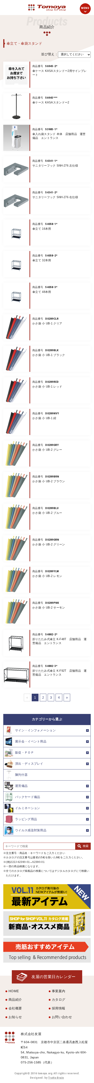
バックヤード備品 (27, 796)
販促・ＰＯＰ (24, 752)
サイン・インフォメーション (35, 730)
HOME (14, 991)
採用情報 (58, 1008)
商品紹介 (15, 999)
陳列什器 (21, 774)
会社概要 (15, 1008)
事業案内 (58, 991)
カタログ (58, 999)
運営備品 (21, 785)
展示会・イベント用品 (30, 741)
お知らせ (15, 1017)
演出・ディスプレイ (29, 763)
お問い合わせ (62, 1017)
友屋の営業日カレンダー (53, 976)
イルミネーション (27, 808)
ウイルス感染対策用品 (30, 830)
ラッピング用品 (26, 819)
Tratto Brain (56, 1077)
